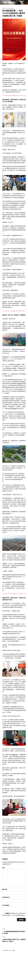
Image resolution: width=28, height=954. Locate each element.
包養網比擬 (15, 754)
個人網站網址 (5, 905)
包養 (8, 107)
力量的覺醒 (7, 2)
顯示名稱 (5, 889)
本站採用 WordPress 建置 (8, 950)
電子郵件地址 (6, 897)
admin (12, 8)
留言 (3, 868)
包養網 (19, 383)
